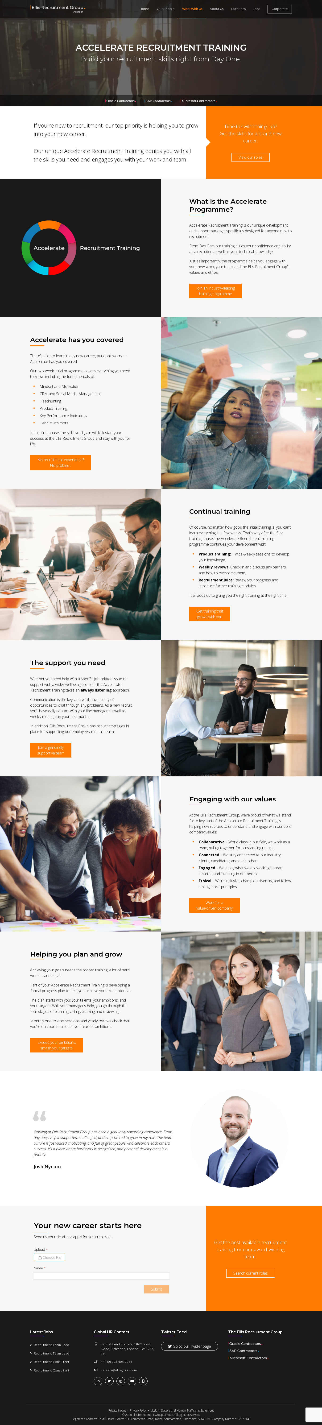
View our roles (251, 157)
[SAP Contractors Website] (159, 100)
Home (144, 9)
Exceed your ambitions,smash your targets (56, 1045)
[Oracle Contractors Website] (121, 100)
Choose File (52, 1257)
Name (39, 1268)
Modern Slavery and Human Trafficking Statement (182, 1410)
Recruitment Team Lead (51, 1344)
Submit (156, 1289)
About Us (216, 9)
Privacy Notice (117, 1410)
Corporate (280, 9)
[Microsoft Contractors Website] (199, 100)
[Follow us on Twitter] (110, 1381)
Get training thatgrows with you (209, 614)
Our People (166, 9)
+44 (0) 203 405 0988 (116, 1361)
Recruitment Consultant (51, 1361)
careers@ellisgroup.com (119, 1370)
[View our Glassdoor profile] (144, 1381)
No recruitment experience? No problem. (60, 462)
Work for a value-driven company (214, 905)
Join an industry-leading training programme (215, 291)
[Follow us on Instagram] (121, 1381)
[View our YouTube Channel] (133, 1381)
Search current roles (250, 1273)
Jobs (256, 9)
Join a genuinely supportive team (50, 750)
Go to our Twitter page (191, 1346)
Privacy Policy (138, 1410)
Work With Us (192, 9)
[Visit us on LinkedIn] (99, 1381)
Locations (238, 9)
